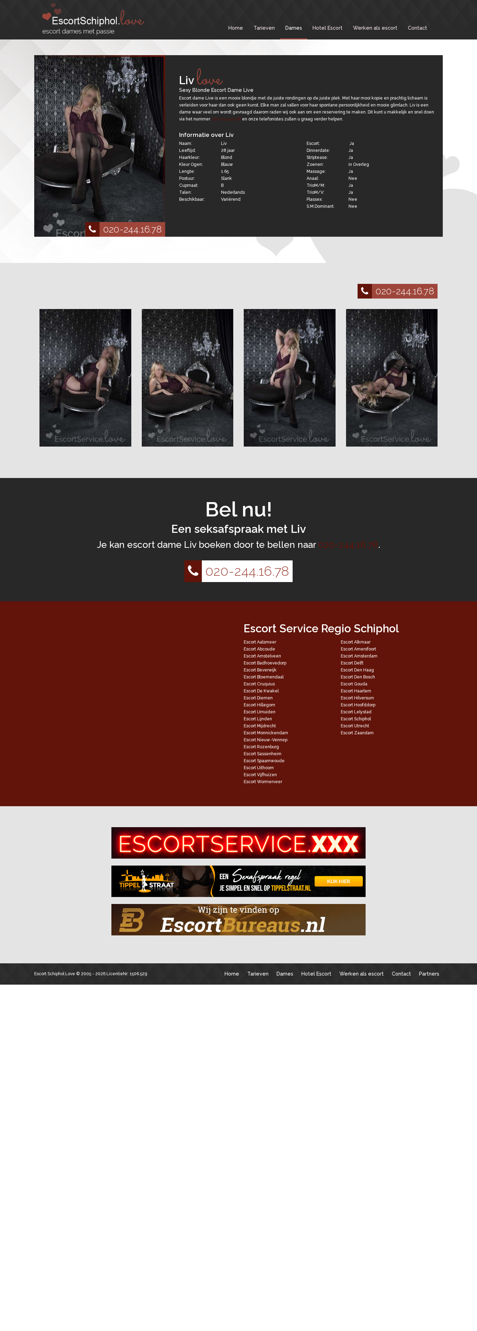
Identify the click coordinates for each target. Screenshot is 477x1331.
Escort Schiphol (356, 718)
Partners (429, 974)
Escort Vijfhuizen (260, 774)
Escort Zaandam (357, 732)
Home (235, 28)
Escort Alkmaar (355, 642)
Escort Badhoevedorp (265, 663)
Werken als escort (375, 28)
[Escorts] (238, 881)
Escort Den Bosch (358, 677)
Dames (293, 28)
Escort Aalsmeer (260, 642)
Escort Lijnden (258, 718)
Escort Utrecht (355, 725)
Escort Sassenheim (262, 753)
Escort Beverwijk (260, 670)
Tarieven (264, 28)
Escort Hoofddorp (358, 705)
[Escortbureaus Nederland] (238, 919)
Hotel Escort (328, 28)
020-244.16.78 (132, 229)
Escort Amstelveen (262, 656)
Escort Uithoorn (259, 767)
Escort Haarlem (356, 691)
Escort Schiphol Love (54, 973)
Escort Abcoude (259, 649)
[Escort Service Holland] (238, 843)
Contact (417, 28)
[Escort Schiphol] (91, 19)
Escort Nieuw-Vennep (265, 739)
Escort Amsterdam (359, 656)
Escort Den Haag (357, 670)
